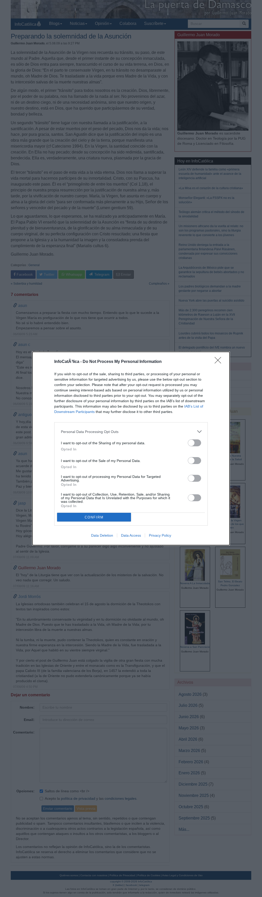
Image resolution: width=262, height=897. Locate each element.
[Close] (219, 362)
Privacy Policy (160, 535)
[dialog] (131, 448)
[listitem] (131, 431)
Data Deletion (102, 535)
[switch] (194, 442)
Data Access (131, 535)
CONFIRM (94, 517)
